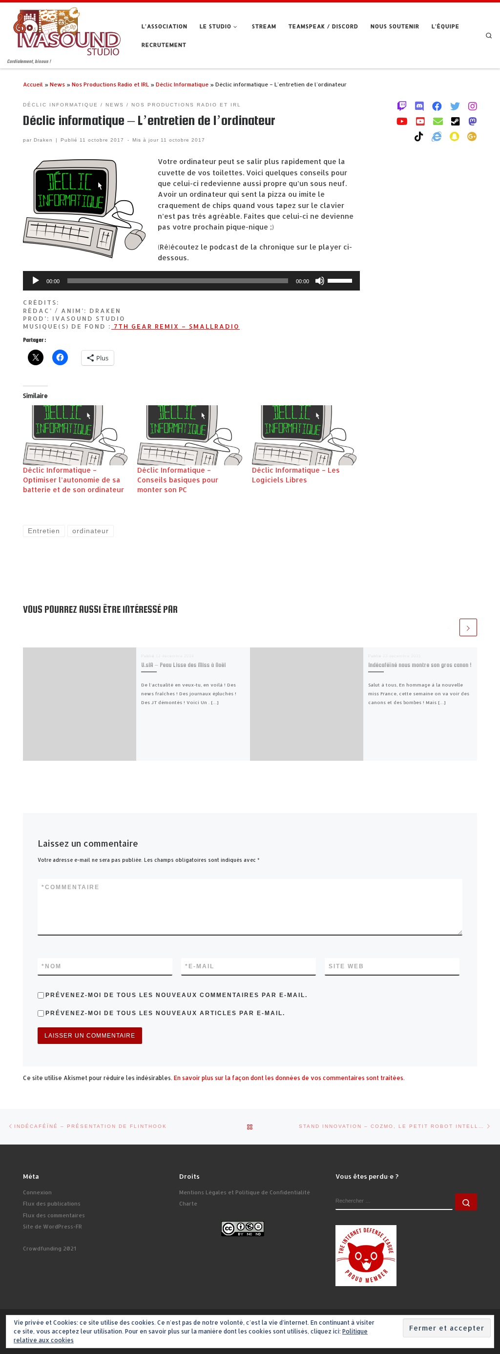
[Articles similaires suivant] (468, 627)
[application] (191, 281)
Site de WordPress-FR (52, 1226)
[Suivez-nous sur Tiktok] (419, 136)
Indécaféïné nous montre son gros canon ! (420, 665)
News (57, 84)
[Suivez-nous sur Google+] (472, 136)
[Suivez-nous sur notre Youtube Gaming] (402, 121)
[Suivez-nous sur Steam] (455, 121)
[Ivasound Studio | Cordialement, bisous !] (67, 30)
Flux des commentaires (54, 1215)
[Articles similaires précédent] (449, 627)
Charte (188, 1203)
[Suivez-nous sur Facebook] (437, 106)
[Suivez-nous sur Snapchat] (454, 136)
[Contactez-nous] (438, 121)
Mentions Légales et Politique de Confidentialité (244, 1192)
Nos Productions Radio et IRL (110, 84)
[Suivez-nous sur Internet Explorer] (436, 136)
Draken (43, 140)
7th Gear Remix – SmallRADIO (175, 326)
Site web (346, 966)
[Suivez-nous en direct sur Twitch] (402, 106)
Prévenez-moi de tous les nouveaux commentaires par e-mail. (176, 995)
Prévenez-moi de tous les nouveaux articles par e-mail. (165, 1013)
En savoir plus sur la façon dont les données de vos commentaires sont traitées (288, 1078)
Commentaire (71, 887)
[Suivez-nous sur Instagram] (472, 106)
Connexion (37, 1192)
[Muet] (320, 281)
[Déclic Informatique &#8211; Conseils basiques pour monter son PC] (189, 435)
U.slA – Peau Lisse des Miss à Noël (183, 665)
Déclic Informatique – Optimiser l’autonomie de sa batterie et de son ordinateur (73, 480)
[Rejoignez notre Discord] (419, 106)
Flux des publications (52, 1203)
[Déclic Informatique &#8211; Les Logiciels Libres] (304, 435)
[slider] (341, 280)
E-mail (199, 966)
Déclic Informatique (182, 84)
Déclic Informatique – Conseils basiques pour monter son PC (177, 480)
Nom (52, 966)
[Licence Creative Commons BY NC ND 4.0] (242, 1228)
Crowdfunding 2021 (49, 1248)
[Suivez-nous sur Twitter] (455, 106)
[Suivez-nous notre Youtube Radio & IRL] (420, 121)
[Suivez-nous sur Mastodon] (472, 121)
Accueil (33, 84)
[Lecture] (36, 281)
